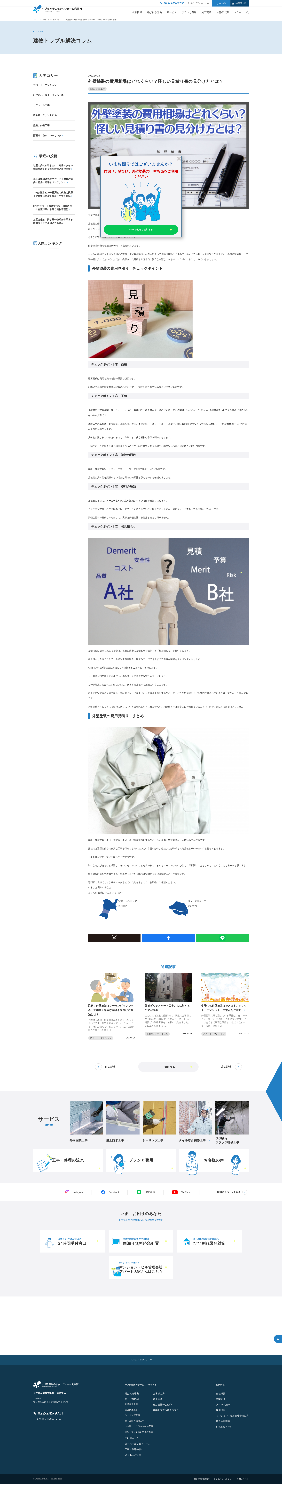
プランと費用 (189, 12)
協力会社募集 (223, 1421)
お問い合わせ (243, 1479)
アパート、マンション (45, 85)
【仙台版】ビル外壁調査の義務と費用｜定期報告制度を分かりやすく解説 (53, 194)
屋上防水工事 (131, 1409)
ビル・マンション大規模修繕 (139, 1432)
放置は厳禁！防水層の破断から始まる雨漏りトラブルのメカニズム (53, 221)
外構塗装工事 (131, 1404)
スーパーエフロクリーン (137, 1444)
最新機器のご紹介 (162, 1404)
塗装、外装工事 (41, 125)
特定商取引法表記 (202, 1479)
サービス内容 (132, 1399)
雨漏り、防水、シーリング (47, 135)
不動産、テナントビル (45, 115)
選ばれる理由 (154, 12)
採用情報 (220, 1410)
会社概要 (220, 1393)
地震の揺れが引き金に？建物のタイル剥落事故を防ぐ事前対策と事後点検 (53, 167)
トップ (35, 20)
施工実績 (207, 12)
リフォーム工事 (41, 105)
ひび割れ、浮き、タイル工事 (48, 95)
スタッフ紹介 (223, 1404)
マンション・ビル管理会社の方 (232, 1415)
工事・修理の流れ (134, 1449)
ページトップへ (138, 1360)
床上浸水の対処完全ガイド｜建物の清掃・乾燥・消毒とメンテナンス (53, 181)
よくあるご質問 (133, 1455)
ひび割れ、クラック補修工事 (139, 1426)
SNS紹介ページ (224, 1426)
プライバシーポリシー (223, 1479)
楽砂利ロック (132, 1438)
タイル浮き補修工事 (134, 1421)
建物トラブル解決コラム (52, 20)
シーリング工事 (132, 1415)
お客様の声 (159, 1393)
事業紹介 (220, 1399)
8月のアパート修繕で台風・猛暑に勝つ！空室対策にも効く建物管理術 (52, 208)
